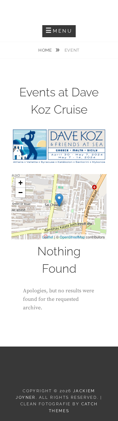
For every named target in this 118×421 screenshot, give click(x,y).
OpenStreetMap (72, 236)
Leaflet (47, 236)
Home (45, 50)
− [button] (20, 192)
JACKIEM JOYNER (59, 10)
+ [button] (20, 183)
